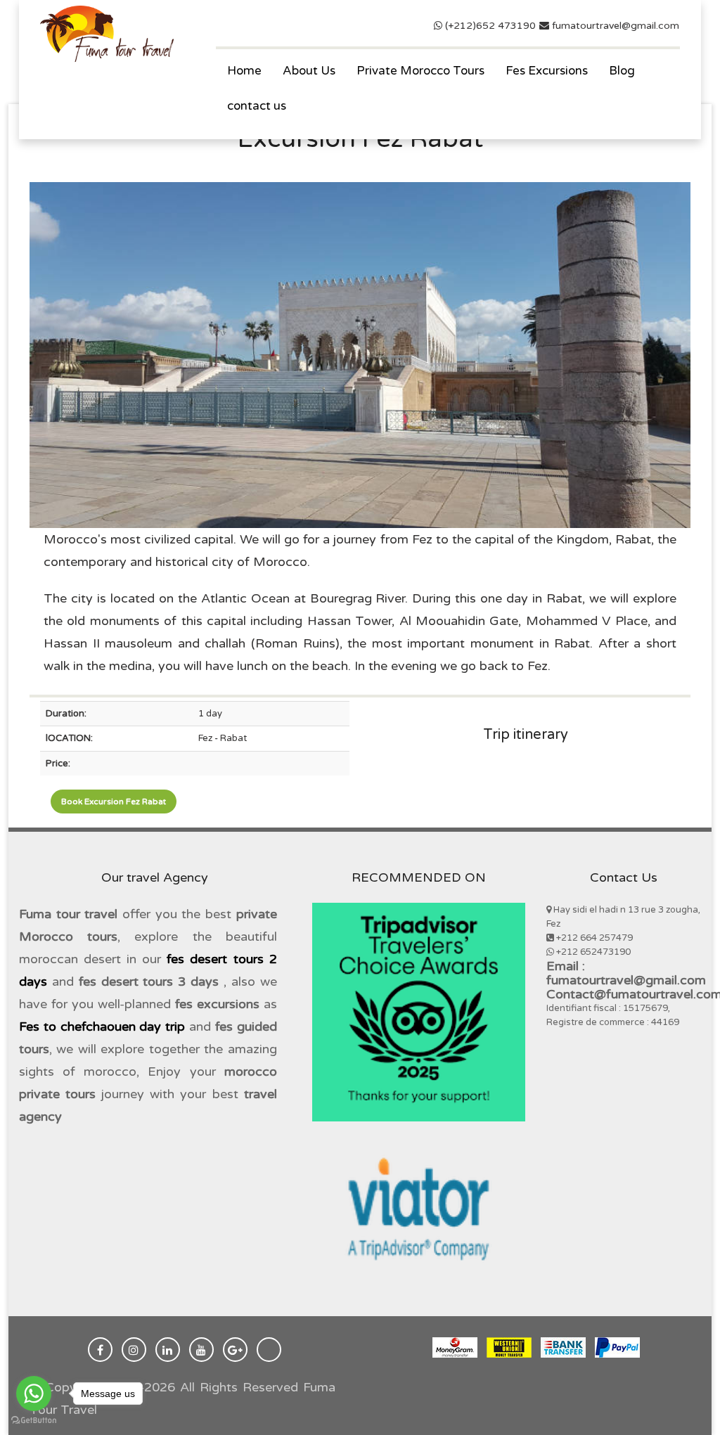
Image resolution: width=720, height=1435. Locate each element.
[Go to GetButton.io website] (33, 1420)
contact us (256, 105)
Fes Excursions (547, 70)
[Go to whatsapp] (33, 1393)
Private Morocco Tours (420, 70)
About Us (309, 70)
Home (244, 70)
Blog (622, 70)
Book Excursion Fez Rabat (113, 801)
